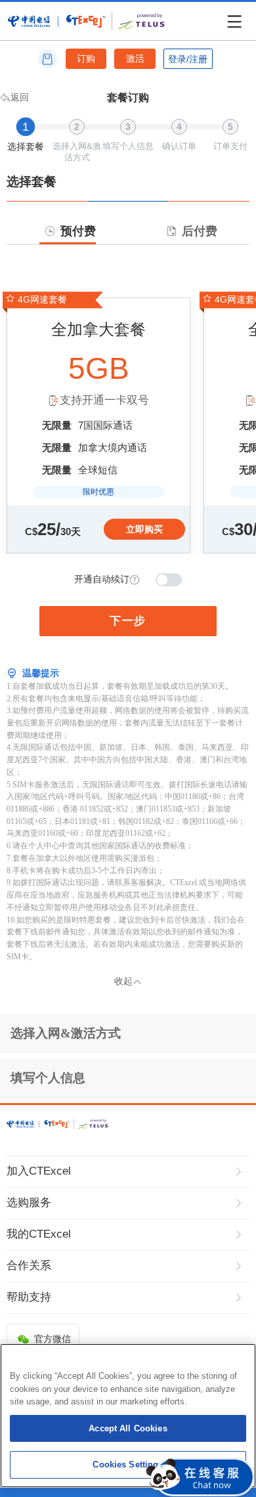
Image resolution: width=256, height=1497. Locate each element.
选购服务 (29, 1202)
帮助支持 (29, 1297)
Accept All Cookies (128, 1428)
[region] (128, 1415)
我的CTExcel (39, 1234)
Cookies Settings (128, 1464)
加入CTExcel (39, 1171)
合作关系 (29, 1265)
